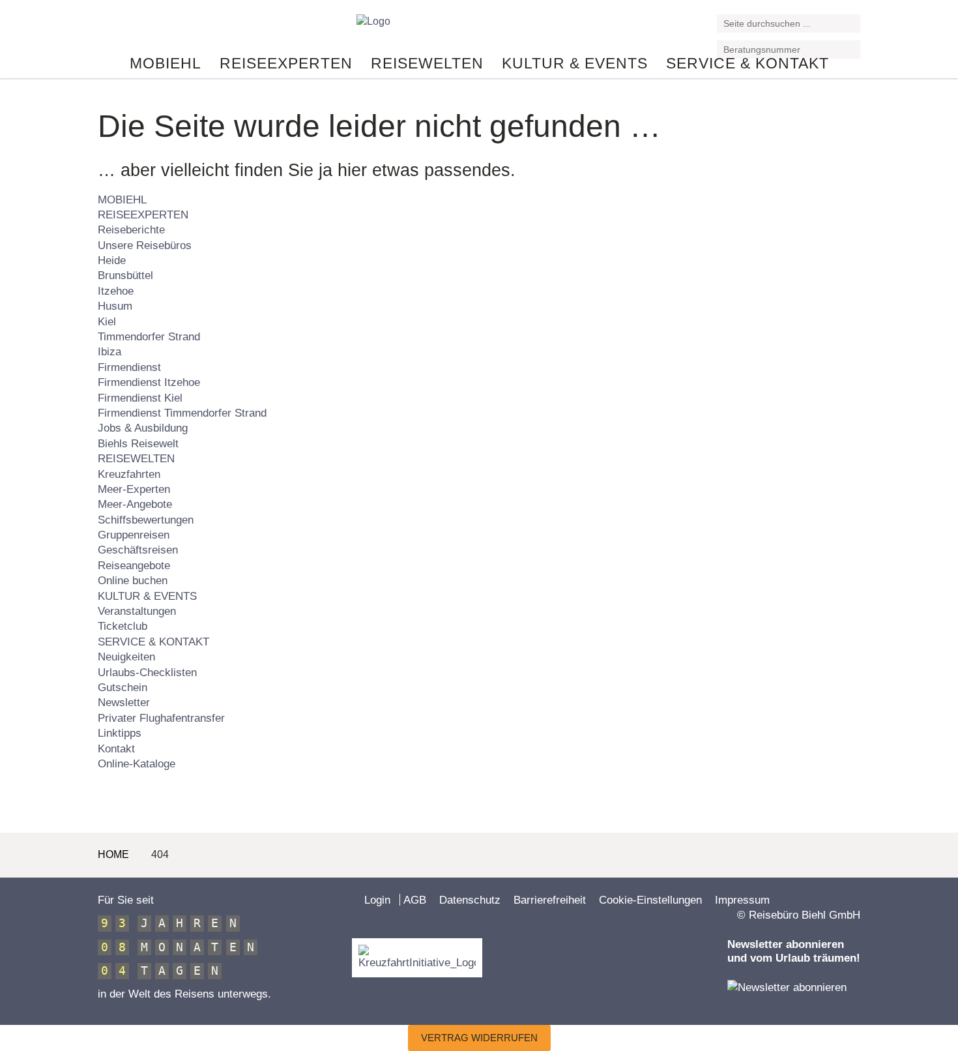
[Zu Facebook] (103, 28)
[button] (851, 24)
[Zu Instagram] (136, 28)
